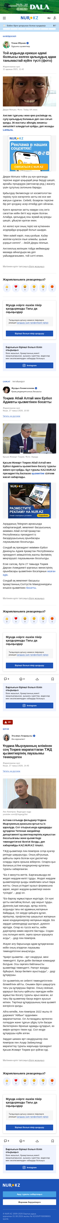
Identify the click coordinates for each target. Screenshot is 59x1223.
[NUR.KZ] (29, 18)
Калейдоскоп (9, 36)
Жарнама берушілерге (29, 1202)
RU (49, 18)
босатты (31, 587)
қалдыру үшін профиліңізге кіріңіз (32, 323)
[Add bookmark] (52, 679)
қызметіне (38, 473)
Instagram (32, 365)
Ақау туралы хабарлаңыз (29, 1194)
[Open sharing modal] (37, 679)
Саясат (6, 382)
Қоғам (6, 729)
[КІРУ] (55, 18)
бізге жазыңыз (36, 266)
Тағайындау (18, 382)
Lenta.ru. (8, 129)
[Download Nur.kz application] (29, 7)
